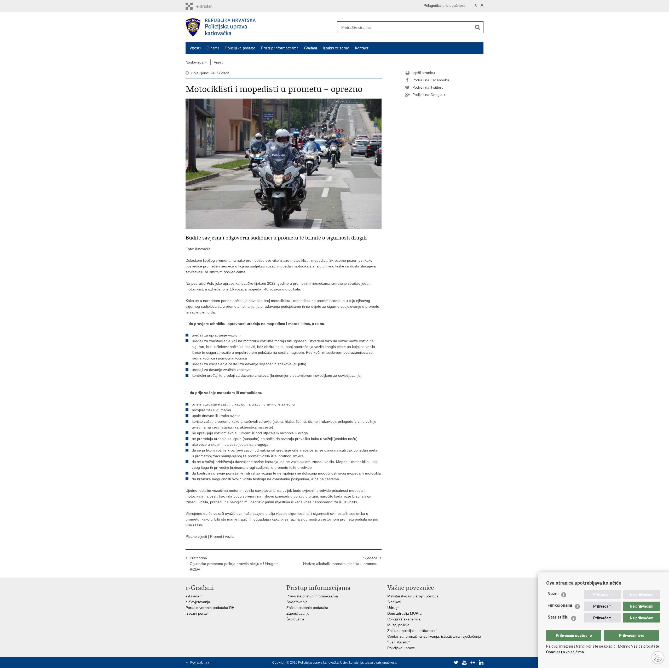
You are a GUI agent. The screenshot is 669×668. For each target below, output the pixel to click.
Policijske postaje (240, 48)
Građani (310, 48)
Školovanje (295, 619)
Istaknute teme (336, 48)
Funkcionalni (559, 605)
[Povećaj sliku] (284, 164)
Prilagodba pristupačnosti (444, 5)
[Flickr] (472, 662)
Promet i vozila (222, 536)
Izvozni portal (196, 613)
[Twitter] (456, 662)
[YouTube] (464, 662)
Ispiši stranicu (423, 73)
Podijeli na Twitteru (427, 87)
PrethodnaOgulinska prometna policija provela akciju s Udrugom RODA (234, 564)
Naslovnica (195, 62)
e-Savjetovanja (198, 602)
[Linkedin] (481, 662)
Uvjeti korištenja (351, 662)
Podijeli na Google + (429, 95)
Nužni (552, 593)
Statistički (557, 617)
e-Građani (194, 596)
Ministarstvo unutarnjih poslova (413, 596)
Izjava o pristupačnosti (380, 662)
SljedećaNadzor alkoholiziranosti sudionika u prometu (340, 561)
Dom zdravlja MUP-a (404, 613)
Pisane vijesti (196, 536)
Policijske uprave (401, 648)
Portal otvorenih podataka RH (210, 608)
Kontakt (361, 48)
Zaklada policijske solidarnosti (411, 631)
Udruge (393, 608)
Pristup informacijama (279, 48)
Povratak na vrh (201, 662)
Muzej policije (398, 625)
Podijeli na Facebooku (430, 80)
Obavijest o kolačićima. (565, 652)
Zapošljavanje (297, 613)
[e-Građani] (208, 6)
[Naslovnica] (260, 27)
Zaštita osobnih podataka (307, 608)
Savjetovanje (297, 602)
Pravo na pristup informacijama (312, 596)
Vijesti (195, 48)
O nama (213, 48)
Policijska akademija (403, 619)
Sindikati (394, 602)
